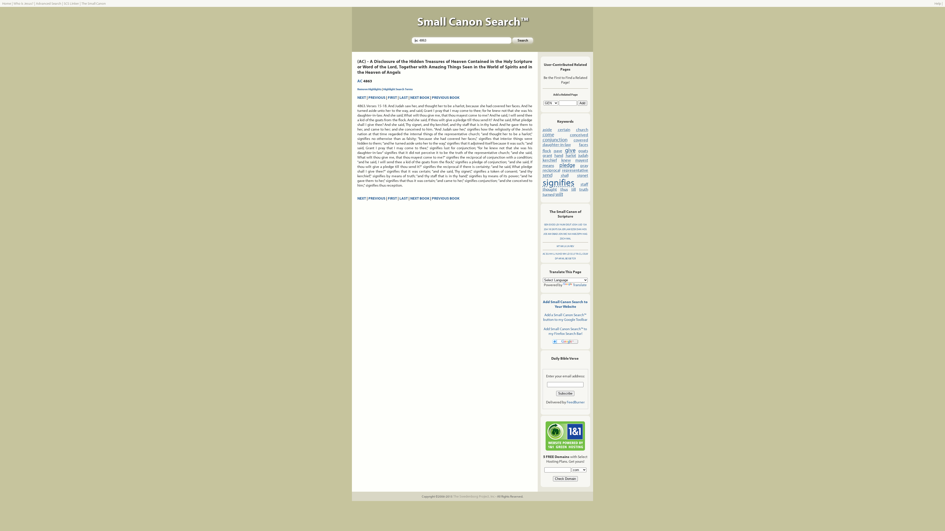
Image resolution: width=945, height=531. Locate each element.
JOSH (575, 224)
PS (556, 229)
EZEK (573, 229)
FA (577, 253)
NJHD (559, 253)
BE (566, 258)
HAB (573, 234)
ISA (559, 229)
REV (572, 246)
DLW (585, 253)
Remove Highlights (369, 89)
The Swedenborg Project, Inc (474, 496)
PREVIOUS (376, 97)
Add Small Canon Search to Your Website (565, 304)
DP (556, 258)
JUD (580, 224)
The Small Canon (93, 3)
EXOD (552, 224)
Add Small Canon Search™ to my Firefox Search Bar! (565, 331)
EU (547, 253)
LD (568, 253)
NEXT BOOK (419, 97)
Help (937, 3)
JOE (545, 234)
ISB (569, 258)
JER (563, 229)
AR (559, 258)
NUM (562, 224)
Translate (580, 284)
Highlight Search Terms (398, 89)
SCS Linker (71, 3)
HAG (585, 234)
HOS (584, 229)
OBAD (555, 234)
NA (569, 234)
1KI (549, 229)
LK (565, 246)
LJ (554, 253)
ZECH (563, 238)
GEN (546, 224)
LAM (568, 229)
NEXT (361, 97)
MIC (565, 234)
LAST (403, 97)
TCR (574, 258)
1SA (585, 224)
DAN (579, 229)
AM (549, 234)
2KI (553, 229)
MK (562, 246)
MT (558, 246)
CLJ (581, 253)
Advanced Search (48, 3)
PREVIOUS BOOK (445, 97)
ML (563, 258)
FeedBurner (576, 402)
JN (568, 246)
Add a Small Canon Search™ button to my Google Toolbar (565, 317)
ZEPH (579, 234)
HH (551, 253)
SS (571, 253)
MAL (568, 238)
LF (574, 253)
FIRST (392, 97)
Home (6, 3)
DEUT (568, 224)
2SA (546, 229)
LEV (558, 224)
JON (560, 234)
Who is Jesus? (23, 3)
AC (359, 80)
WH (564, 253)
